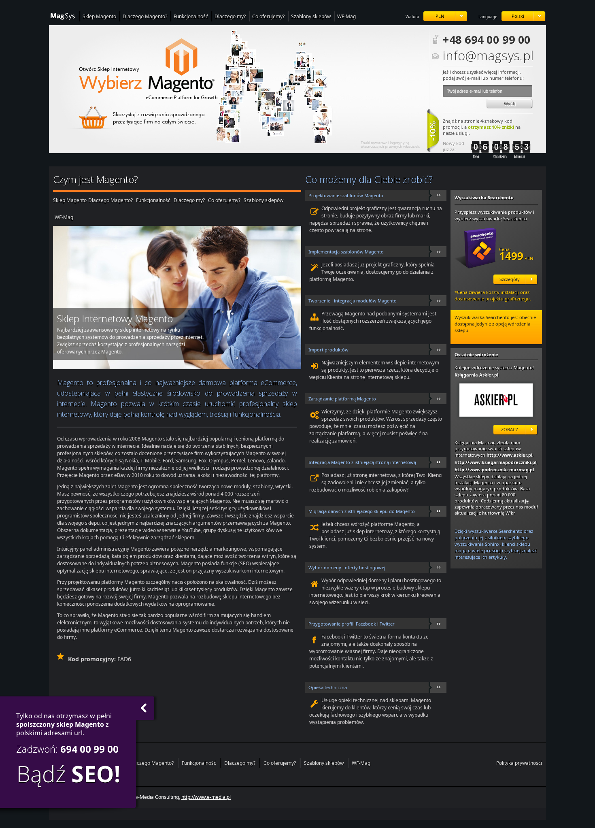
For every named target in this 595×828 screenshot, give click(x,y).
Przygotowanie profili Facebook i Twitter (351, 624)
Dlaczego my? (230, 16)
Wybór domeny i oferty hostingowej (346, 567)
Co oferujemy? (268, 16)
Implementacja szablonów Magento (346, 252)
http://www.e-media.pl (206, 797)
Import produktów (328, 350)
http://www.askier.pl (496, 404)
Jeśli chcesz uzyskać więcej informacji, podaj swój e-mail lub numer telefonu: (483, 75)
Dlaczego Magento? (145, 16)
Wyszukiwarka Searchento (484, 197)
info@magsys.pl (488, 54)
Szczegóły (509, 279)
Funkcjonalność (191, 16)
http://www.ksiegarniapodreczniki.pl (495, 462)
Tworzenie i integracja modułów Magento (352, 301)
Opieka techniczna (327, 687)
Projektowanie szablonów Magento (345, 195)
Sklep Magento (99, 16)
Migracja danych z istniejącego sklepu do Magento (361, 511)
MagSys (64, 16)
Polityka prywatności (519, 763)
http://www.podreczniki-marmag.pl (494, 469)
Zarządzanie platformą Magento (342, 399)
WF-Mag (346, 16)
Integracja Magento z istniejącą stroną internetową (362, 462)
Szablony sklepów (311, 16)
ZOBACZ (509, 429)
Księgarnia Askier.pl (476, 375)
